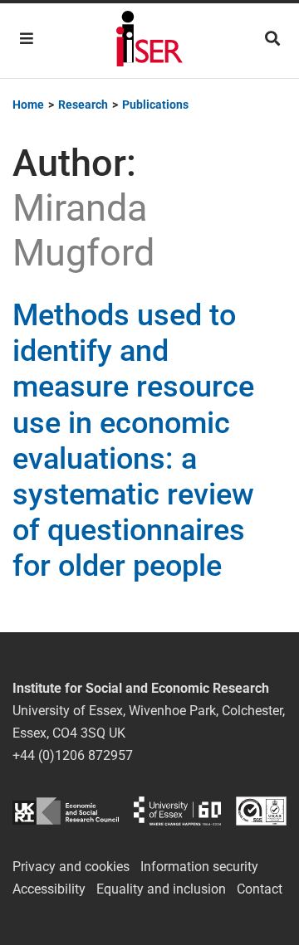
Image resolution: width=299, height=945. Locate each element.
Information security (199, 866)
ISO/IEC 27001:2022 (261, 811)
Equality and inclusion (161, 889)
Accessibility (49, 889)
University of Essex (177, 811)
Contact (259, 889)
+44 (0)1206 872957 (72, 755)
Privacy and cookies (71, 866)
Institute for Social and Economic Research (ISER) (149, 41)
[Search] (272, 38)
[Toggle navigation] (26, 38)
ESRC (65, 811)
